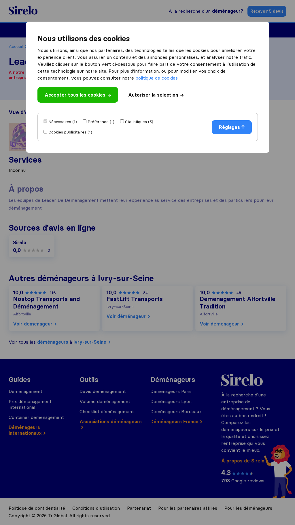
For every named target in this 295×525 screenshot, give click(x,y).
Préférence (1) (101, 121)
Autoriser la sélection (153, 95)
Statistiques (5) (139, 121)
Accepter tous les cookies (75, 95)
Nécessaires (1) (62, 121)
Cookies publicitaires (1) (70, 132)
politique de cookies (156, 78)
